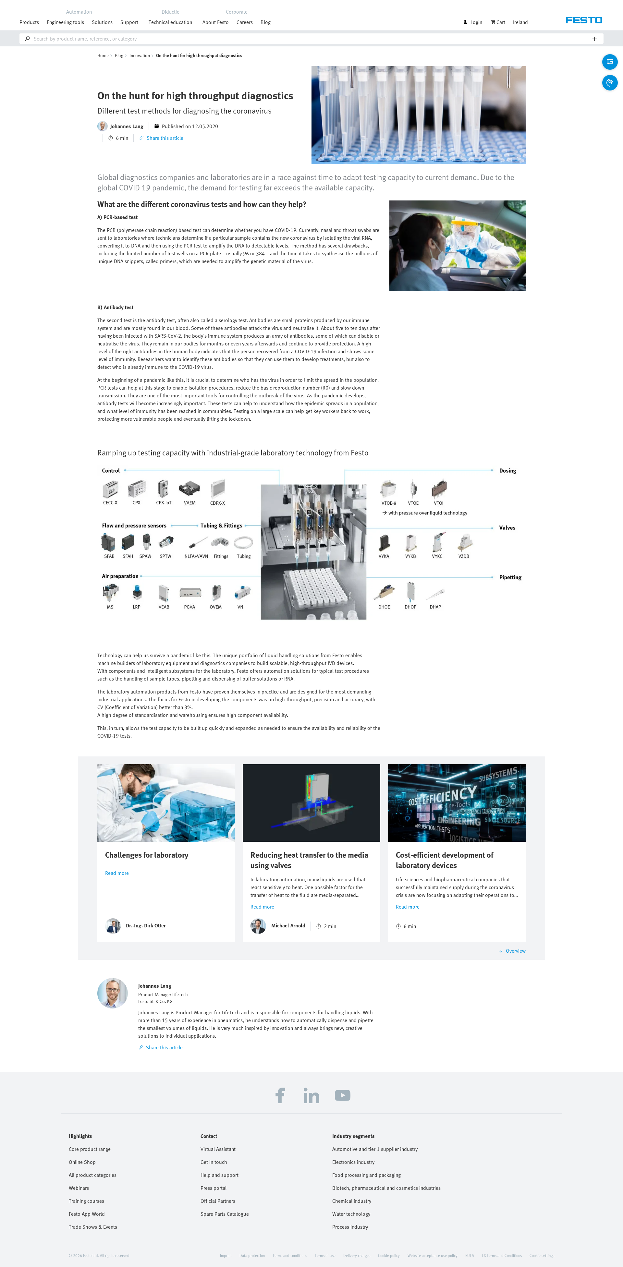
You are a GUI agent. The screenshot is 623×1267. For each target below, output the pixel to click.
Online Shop (82, 1162)
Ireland (520, 22)
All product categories (92, 1175)
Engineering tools (65, 22)
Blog (266, 22)
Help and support (219, 1175)
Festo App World (87, 1214)
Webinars (79, 1188)
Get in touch (214, 1162)
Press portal (213, 1188)
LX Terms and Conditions (502, 1255)
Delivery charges (356, 1255)
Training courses (86, 1201)
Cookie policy (389, 1255)
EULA (469, 1255)
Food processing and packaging (366, 1175)
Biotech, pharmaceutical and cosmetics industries (386, 1188)
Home (103, 55)
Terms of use (325, 1255)
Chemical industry (351, 1201)
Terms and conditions (290, 1255)
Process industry (350, 1227)
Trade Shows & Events (93, 1227)
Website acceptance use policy (433, 1255)
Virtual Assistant (218, 1149)
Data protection (252, 1255)
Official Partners (218, 1201)
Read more (117, 873)
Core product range (90, 1149)
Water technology (351, 1214)
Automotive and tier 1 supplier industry (375, 1149)
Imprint (226, 1255)
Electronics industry (353, 1162)
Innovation (139, 55)
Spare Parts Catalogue (225, 1214)
